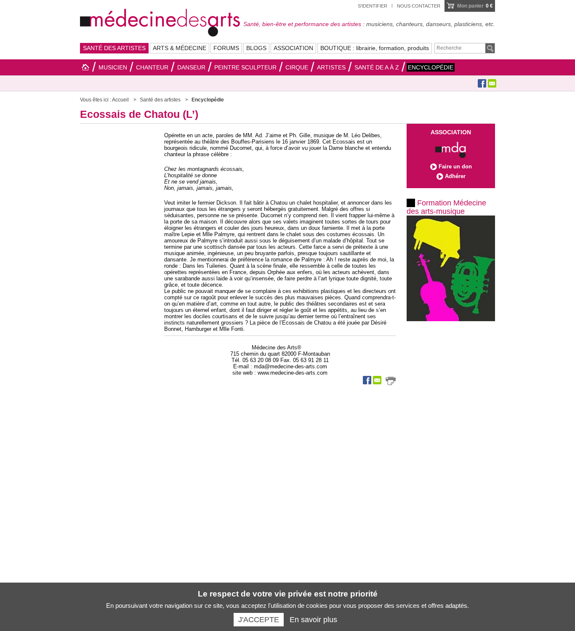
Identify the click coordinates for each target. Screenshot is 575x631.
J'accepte (258, 619)
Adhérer (455, 176)
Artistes (331, 67)
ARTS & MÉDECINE (179, 48)
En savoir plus (313, 619)
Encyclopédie (430, 67)
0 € (475, 6)
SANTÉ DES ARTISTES (114, 48)
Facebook (482, 83)
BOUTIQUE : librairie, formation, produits (374, 48)
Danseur (191, 67)
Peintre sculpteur (245, 67)
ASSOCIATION (293, 48)
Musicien (112, 67)
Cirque (296, 67)
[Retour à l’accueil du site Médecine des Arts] (160, 21)
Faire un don (455, 166)
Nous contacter (418, 5)
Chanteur (152, 67)
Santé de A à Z (376, 67)
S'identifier (372, 5)
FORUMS (226, 48)
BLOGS (256, 48)
